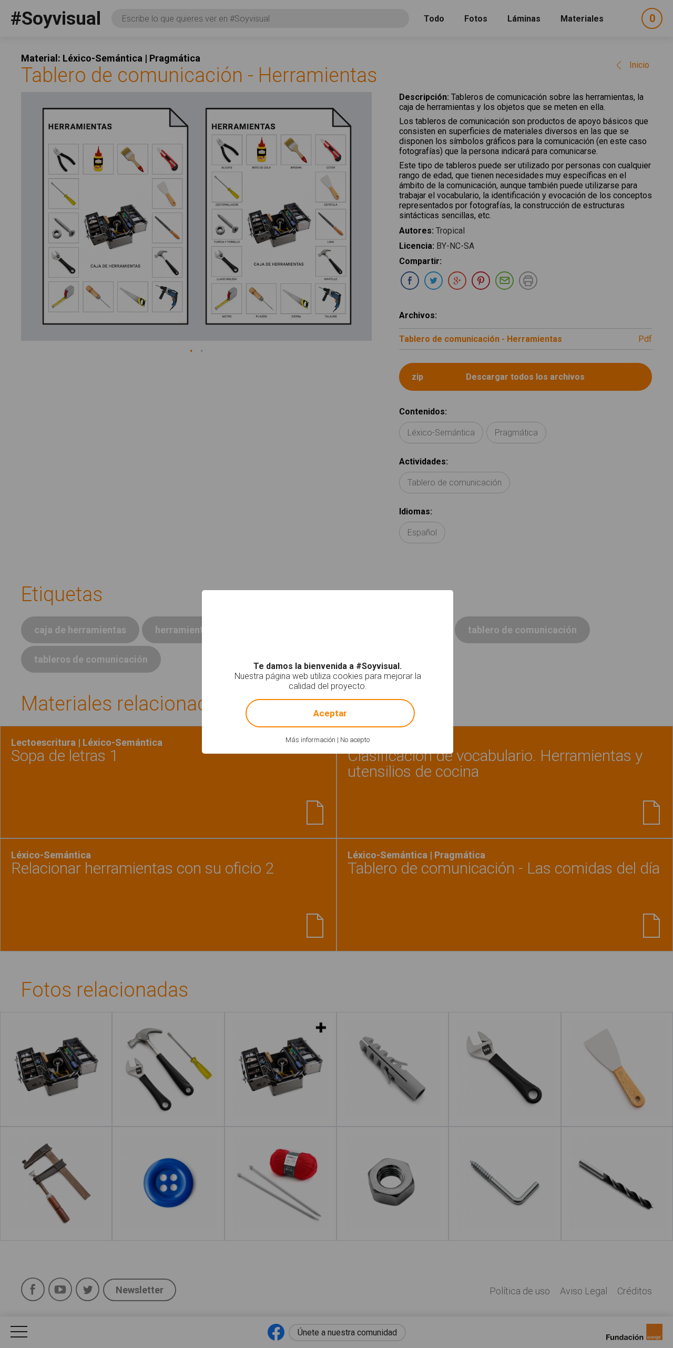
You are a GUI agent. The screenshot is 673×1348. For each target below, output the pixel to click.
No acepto (355, 740)
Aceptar (330, 713)
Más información (310, 740)
